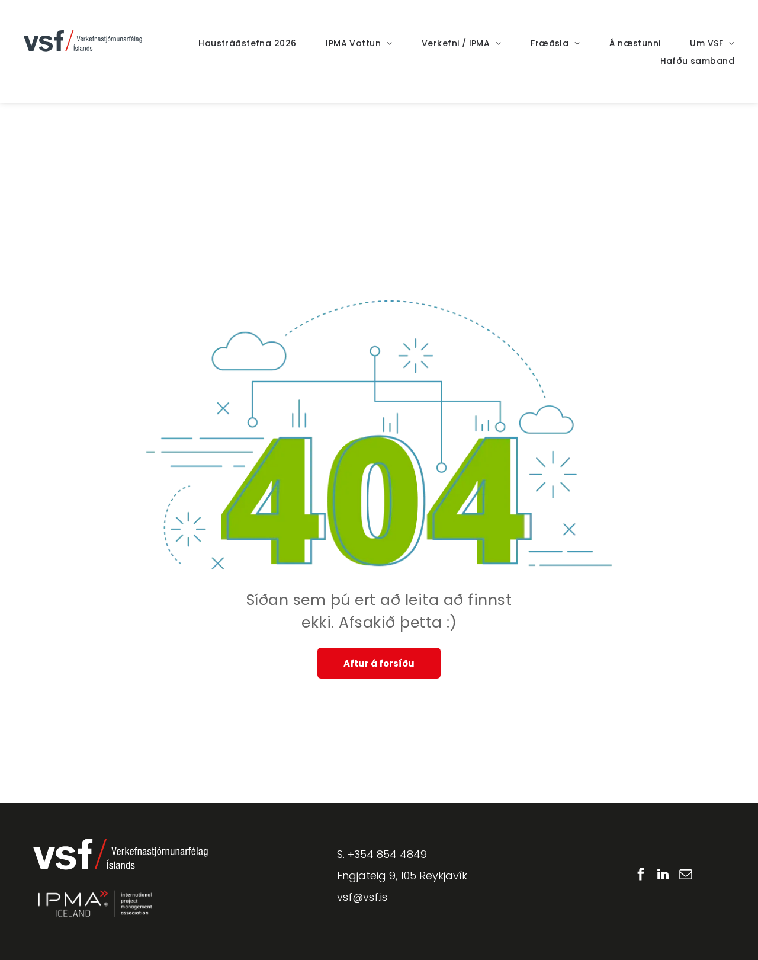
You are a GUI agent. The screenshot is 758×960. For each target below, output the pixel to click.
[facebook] (640, 876)
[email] (685, 876)
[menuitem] (232, 43)
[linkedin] (663, 876)
